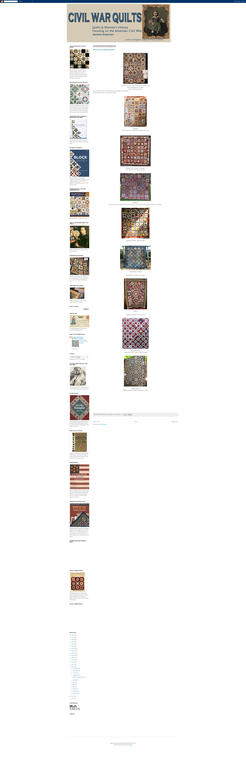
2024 (72, 639)
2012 (72, 666)
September (76, 675)
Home (135, 421)
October (75, 673)
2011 (72, 696)
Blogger (130, 745)
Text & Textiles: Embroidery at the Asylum (84, 342)
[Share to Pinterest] (131, 414)
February (75, 691)
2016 (72, 657)
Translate (82, 359)
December (76, 668)
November (76, 670)
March (74, 689)
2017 (72, 655)
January (75, 693)
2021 (72, 646)
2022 (72, 644)
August (75, 680)
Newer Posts (96, 421)
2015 (72, 660)
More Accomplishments (104, 49)
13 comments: (117, 414)
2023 (72, 642)
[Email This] (124, 414)
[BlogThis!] (126, 414)
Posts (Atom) (103, 424)
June (74, 682)
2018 (72, 653)
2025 (72, 637)
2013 (72, 664)
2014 (72, 662)
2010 (72, 698)
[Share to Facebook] (129, 414)
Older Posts (175, 421)
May (74, 684)
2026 (72, 635)
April (74, 686)
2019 (72, 650)
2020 (72, 648)
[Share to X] (127, 414)
